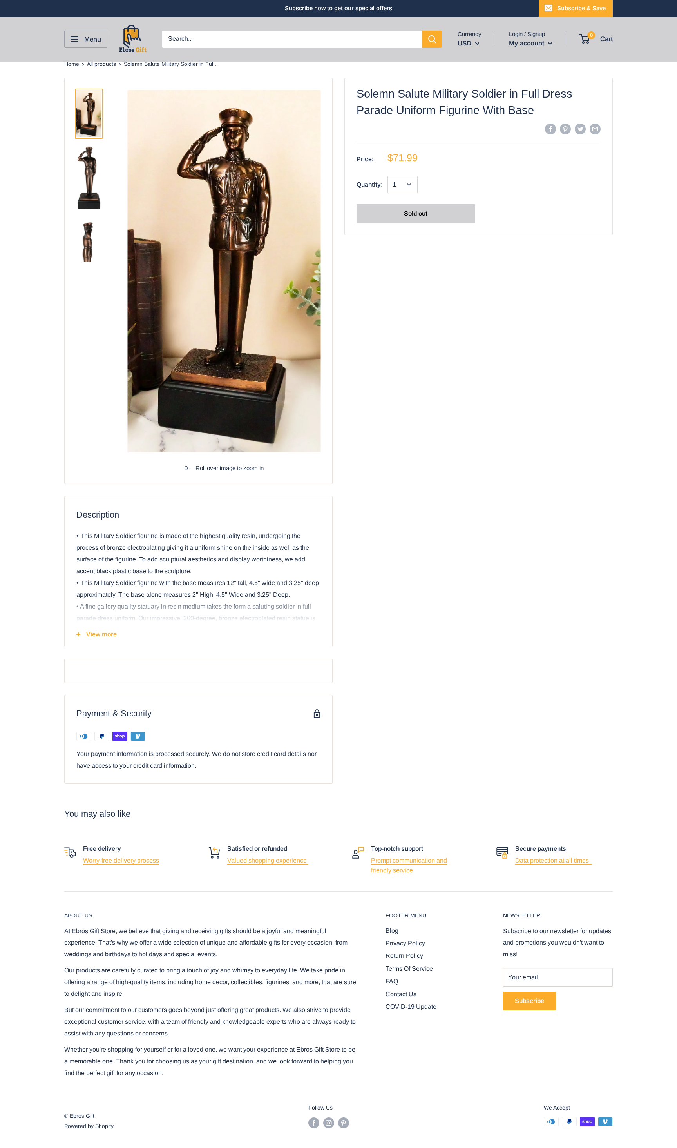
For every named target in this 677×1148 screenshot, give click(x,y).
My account (527, 43)
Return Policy (404, 955)
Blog (392, 930)
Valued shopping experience (267, 860)
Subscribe (529, 1000)
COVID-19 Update (411, 1006)
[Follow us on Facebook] (313, 1122)
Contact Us (401, 994)
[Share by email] (595, 128)
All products (101, 64)
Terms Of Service (409, 968)
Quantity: (370, 184)
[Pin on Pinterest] (565, 128)
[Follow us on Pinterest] (343, 1122)
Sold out (415, 213)
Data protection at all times (553, 860)
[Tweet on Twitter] (580, 128)
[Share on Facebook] (550, 128)
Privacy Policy (405, 943)
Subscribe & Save (581, 8)
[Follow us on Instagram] (328, 1122)
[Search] (432, 39)
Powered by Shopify (89, 1126)
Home (71, 64)
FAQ (392, 981)
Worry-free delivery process (121, 860)
